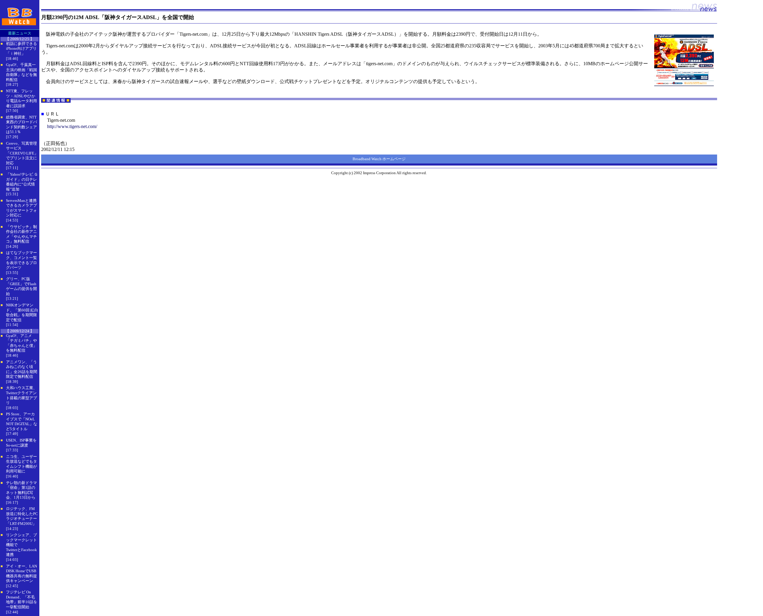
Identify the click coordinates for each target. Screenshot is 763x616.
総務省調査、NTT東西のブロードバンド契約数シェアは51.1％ (21, 124)
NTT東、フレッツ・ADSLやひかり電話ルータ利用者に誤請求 (21, 98)
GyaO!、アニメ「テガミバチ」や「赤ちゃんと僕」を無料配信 (21, 343)
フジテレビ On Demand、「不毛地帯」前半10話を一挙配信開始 (21, 599)
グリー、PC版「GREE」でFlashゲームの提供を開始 (21, 286)
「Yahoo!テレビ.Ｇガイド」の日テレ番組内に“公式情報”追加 (22, 181)
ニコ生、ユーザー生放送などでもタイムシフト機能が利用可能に (21, 464)
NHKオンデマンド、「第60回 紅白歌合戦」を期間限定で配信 (22, 312)
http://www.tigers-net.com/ (72, 126)
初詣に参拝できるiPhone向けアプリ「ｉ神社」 (21, 48)
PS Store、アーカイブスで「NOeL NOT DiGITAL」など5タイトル (21, 421)
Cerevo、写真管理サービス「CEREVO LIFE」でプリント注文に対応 (22, 153)
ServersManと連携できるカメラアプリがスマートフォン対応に (21, 208)
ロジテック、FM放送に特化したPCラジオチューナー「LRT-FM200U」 (22, 516)
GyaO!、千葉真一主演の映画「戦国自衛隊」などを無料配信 (21, 72)
